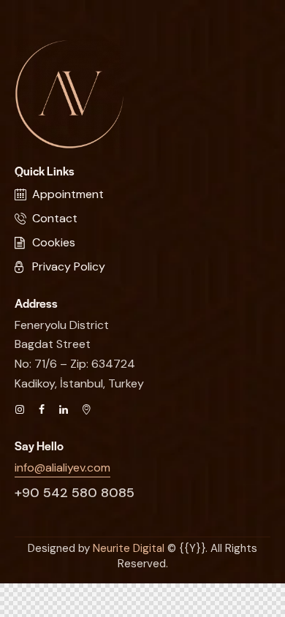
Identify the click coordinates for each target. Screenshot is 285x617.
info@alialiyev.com (62, 467)
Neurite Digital (128, 548)
